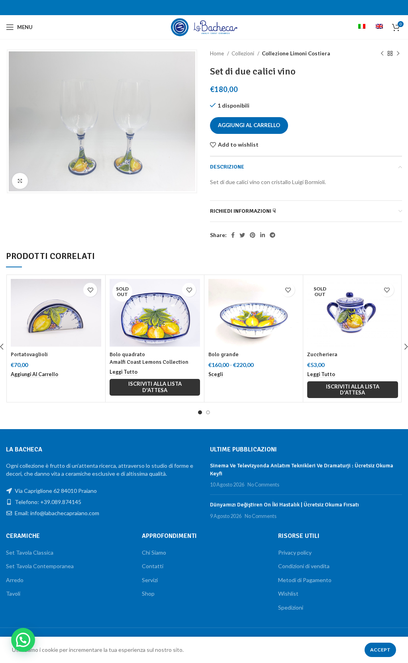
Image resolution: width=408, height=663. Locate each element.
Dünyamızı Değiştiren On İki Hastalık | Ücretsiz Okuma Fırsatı (284, 504)
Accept (380, 650)
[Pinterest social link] (252, 235)
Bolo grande (223, 354)
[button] (34, 374)
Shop (148, 593)
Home (217, 53)
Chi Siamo (154, 552)
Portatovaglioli (29, 354)
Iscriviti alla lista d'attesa (155, 387)
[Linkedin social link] (262, 235)
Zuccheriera (322, 354)
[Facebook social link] (233, 235)
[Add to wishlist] (90, 290)
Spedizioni (290, 607)
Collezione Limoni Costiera (296, 53)
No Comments (263, 485)
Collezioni (243, 53)
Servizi (150, 580)
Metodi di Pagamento (305, 580)
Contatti (152, 566)
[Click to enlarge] (20, 181)
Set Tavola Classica (29, 552)
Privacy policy (295, 552)
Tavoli (13, 593)
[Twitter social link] (242, 235)
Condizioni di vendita (304, 566)
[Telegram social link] (272, 235)
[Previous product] (382, 54)
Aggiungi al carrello (249, 125)
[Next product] (398, 54)
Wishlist (288, 593)
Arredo (15, 580)
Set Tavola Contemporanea (40, 566)
